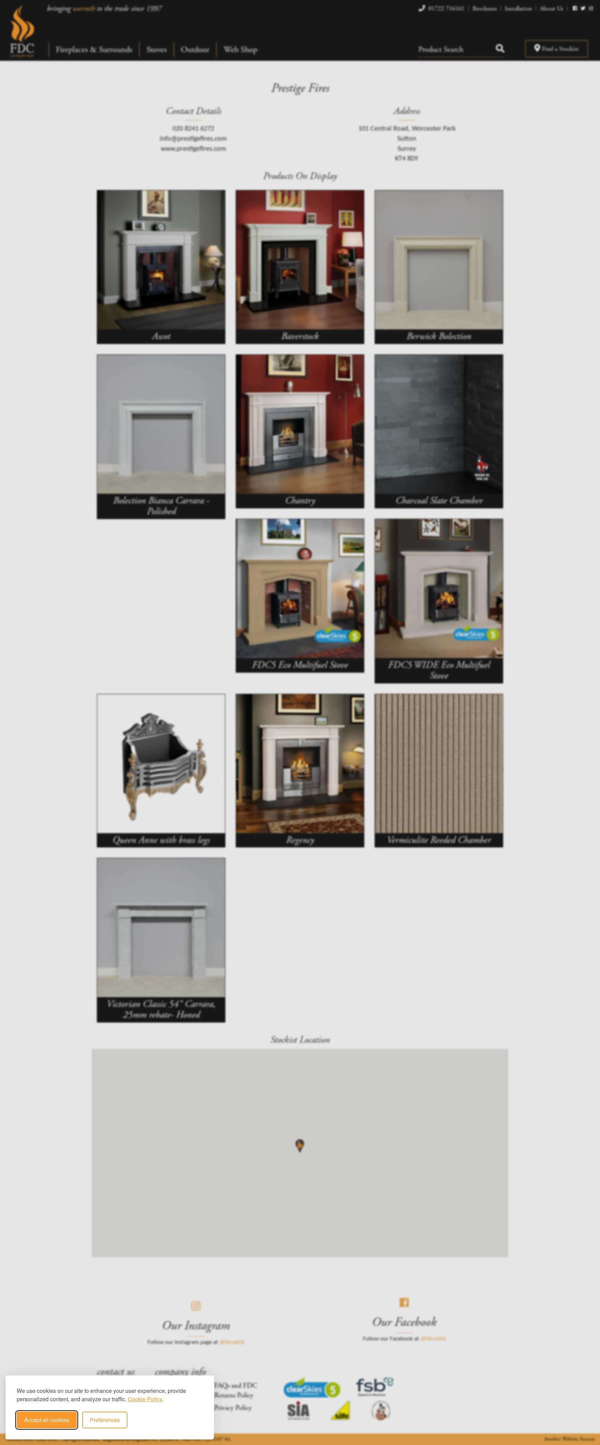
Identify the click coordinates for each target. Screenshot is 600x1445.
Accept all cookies (46, 1420)
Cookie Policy (145, 1399)
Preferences (105, 1420)
